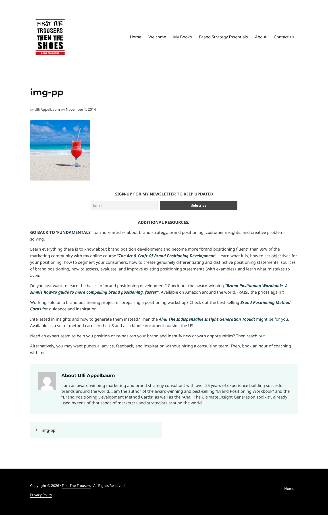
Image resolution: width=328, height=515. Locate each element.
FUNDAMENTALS (74, 232)
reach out (256, 335)
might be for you (223, 319)
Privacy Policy (41, 494)
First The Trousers (76, 485)
